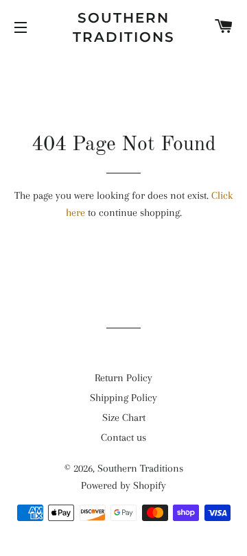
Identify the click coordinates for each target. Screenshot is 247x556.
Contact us (123, 437)
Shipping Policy (123, 397)
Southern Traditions (124, 27)
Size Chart (123, 417)
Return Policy (123, 378)
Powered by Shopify (123, 485)
